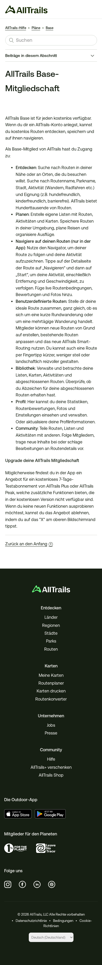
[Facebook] (22, 884)
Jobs (51, 725)
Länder (51, 617)
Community (51, 749)
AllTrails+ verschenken (51, 767)
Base (49, 28)
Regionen (51, 625)
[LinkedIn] (37, 884)
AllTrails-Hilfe (15, 28)
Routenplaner (51, 683)
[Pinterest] (51, 884)
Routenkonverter (51, 699)
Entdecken (51, 607)
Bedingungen (63, 921)
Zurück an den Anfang (26, 543)
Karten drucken (51, 691)
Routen (51, 649)
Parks (51, 641)
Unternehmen (51, 715)
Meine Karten (51, 675)
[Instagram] (8, 884)
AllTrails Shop (51, 775)
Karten (51, 665)
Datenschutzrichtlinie (31, 921)
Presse (51, 733)
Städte (51, 633)
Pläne (36, 28)
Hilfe (51, 759)
